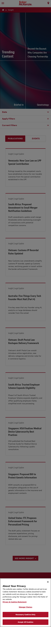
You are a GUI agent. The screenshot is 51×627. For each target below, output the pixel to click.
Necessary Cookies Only (26, 614)
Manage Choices (25, 607)
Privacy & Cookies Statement (15, 602)
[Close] (48, 582)
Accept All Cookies (25, 622)
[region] (25, 602)
